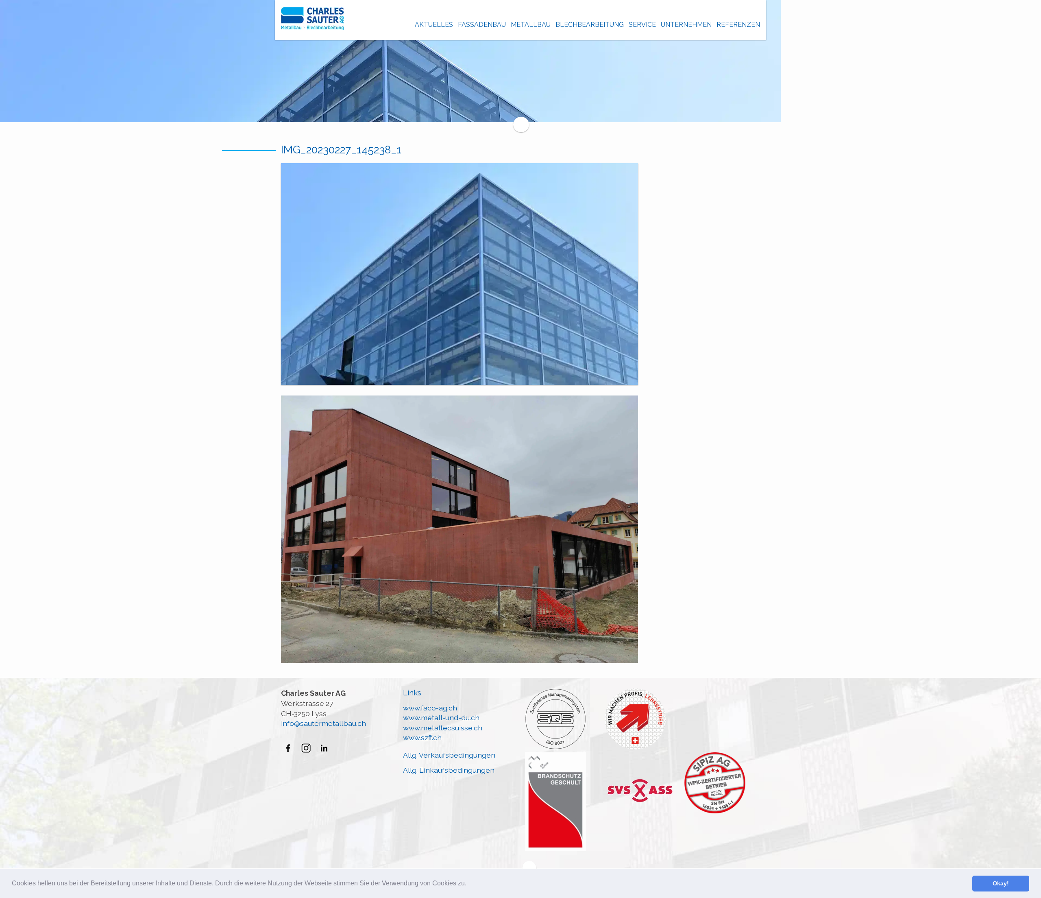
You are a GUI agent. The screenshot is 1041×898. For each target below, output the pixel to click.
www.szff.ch (422, 737)
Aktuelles (434, 24)
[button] (469, 884)
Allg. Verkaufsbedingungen (449, 755)
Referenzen (738, 24)
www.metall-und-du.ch (441, 717)
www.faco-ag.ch (430, 708)
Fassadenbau (482, 24)
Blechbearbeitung (589, 24)
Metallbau (531, 24)
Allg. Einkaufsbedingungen (448, 770)
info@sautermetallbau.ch (323, 723)
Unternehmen (686, 24)
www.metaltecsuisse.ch (442, 727)
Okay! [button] (1001, 883)
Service (642, 24)
